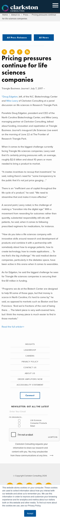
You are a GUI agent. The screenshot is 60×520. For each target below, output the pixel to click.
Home (5, 14)
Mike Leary (12, 100)
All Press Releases (17, 37)
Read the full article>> (13, 326)
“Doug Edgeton (10, 96)
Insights (30, 344)
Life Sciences (35, 420)
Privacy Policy (30, 362)
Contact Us (30, 367)
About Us (15, 14)
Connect (30, 395)
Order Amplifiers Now (30, 379)
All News (44, 37)
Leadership (30, 350)
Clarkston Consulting (20, 8)
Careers (30, 356)
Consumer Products (38, 423)
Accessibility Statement (30, 385)
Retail (32, 426)
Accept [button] (30, 513)
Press (25, 14)
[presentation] (34, 434)
